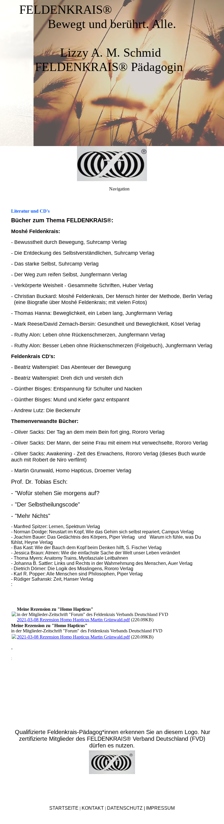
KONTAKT (93, 808)
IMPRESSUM (160, 808)
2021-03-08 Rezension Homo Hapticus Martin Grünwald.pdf (73, 619)
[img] (112, 163)
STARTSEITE (63, 808)
